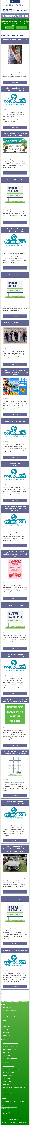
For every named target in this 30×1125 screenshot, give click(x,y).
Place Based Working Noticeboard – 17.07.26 (15, 655)
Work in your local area (8, 1066)
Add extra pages (7, 1081)
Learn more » (9, 28)
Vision (4, 1020)
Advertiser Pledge (7, 1090)
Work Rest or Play (7, 1007)
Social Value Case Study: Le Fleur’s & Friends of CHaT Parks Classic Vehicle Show (15, 849)
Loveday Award (7, 1026)
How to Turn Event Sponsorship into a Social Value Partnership (15, 700)
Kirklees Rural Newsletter (15, 421)
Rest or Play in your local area (10, 1043)
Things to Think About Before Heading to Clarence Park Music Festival (15, 554)
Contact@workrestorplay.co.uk (9, 1107)
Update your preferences (9, 1049)
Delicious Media (23, 1117)
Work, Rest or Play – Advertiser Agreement (14, 1087)
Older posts (5, 992)
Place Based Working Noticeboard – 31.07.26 (15, 230)
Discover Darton (15, 275)
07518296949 (5, 1109)
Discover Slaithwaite (15, 180)
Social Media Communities (10, 1010)
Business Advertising (8, 1072)
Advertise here (15, 1)
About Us (5, 1023)
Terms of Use (6, 1035)
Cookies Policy (6, 1032)
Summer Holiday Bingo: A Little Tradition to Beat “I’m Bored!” (15, 752)
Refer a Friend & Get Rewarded (11, 1017)
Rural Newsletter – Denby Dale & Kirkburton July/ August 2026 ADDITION (15, 508)
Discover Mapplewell (15, 605)
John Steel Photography (19, 1119)
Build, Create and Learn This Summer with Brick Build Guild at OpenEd (15, 372)
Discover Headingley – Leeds (15, 899)
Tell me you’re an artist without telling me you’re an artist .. (15, 41)
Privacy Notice (6, 1029)
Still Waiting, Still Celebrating (15, 323)
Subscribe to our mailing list (10, 1046)
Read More (15, 82)
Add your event (6, 1055)
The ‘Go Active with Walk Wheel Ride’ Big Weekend (15, 134)
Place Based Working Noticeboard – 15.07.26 (15, 803)
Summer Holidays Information (15, 951)
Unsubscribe (6, 1052)
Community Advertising (9, 1075)
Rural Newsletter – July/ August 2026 (15, 464)
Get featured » (21, 28)
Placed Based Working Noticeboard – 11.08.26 (15, 89)
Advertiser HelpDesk (8, 1094)
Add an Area (6, 1014)
